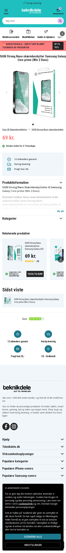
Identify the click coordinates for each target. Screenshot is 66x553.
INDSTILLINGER (33, 545)
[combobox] (33, 20)
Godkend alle (33, 536)
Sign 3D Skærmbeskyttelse (14, 129)
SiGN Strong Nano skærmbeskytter (47, 129)
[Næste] (62, 33)
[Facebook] (6, 426)
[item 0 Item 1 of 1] (33, 92)
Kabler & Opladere (46, 37)
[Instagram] (14, 426)
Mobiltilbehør (28, 37)
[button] (33, 182)
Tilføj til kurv (35, 274)
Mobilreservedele (10, 37)
